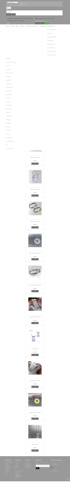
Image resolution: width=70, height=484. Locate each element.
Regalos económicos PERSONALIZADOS (18, 476)
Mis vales (27, 468)
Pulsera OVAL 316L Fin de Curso (35, 157)
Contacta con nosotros (8, 466)
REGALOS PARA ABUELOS (51, 47)
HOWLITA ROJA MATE (9, 137)
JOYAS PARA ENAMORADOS (51, 44)
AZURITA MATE (8, 112)
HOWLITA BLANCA (8, 98)
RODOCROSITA (8, 130)
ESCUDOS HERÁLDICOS (9, 87)
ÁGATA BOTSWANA (9, 109)
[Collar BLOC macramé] (35, 431)
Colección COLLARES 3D (9, 148)
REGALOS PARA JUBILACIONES (51, 51)
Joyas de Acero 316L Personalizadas (32, 26)
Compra (13, 14)
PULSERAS (7, 26)
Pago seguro (52, 468)
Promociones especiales (8, 462)
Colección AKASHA (8, 91)
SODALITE (7, 134)
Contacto (51, 469)
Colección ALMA (8, 80)
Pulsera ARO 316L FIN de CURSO (35, 221)
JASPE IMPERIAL (8, 123)
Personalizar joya (35, 163)
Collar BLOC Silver (35, 348)
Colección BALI (8, 65)
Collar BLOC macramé (35, 444)
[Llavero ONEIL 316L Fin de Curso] (35, 176)
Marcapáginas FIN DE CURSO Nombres (35, 317)
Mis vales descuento (28, 464)
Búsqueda (51, 467)
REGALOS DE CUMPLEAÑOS (51, 55)
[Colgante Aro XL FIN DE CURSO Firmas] (35, 399)
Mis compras (27, 462)
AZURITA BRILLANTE (9, 116)
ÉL (15, 469)
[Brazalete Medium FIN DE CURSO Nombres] (35, 271)
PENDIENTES (22, 26)
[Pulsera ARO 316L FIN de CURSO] (35, 208)
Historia (6, 472)
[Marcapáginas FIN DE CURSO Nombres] (35, 303)
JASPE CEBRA (8, 127)
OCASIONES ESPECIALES (51, 26)
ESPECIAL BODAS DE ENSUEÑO (52, 37)
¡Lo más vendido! (7, 465)
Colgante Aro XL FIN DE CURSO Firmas (35, 412)
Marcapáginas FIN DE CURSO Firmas (35, 380)
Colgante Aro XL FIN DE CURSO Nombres (35, 253)
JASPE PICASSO (8, 119)
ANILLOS (17, 26)
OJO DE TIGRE (8, 101)
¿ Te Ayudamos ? (7, 471)
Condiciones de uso (7, 468)
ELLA (16, 468)
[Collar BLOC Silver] (35, 335)
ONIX (6, 145)
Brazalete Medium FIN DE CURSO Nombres (35, 285)
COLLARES (12, 26)
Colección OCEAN (8, 69)
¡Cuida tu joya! (7, 469)
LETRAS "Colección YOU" (9, 73)
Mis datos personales (29, 466)
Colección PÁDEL (8, 76)
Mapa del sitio (52, 466)
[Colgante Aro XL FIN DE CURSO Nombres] (35, 240)
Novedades (6, 464)
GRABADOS (17, 477)
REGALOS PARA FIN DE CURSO (51, 29)
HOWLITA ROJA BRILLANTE (10, 141)
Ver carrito (9, 14)
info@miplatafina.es (55, 464)
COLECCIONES (8, 58)
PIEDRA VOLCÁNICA (9, 94)
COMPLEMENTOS (43, 26)
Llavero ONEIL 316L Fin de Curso (35, 189)
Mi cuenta (28, 460)
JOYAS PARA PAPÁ (49, 33)
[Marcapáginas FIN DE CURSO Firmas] (35, 367)
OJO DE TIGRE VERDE (9, 105)
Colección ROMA (8, 83)
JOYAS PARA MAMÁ (50, 40)
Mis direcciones (28, 465)
